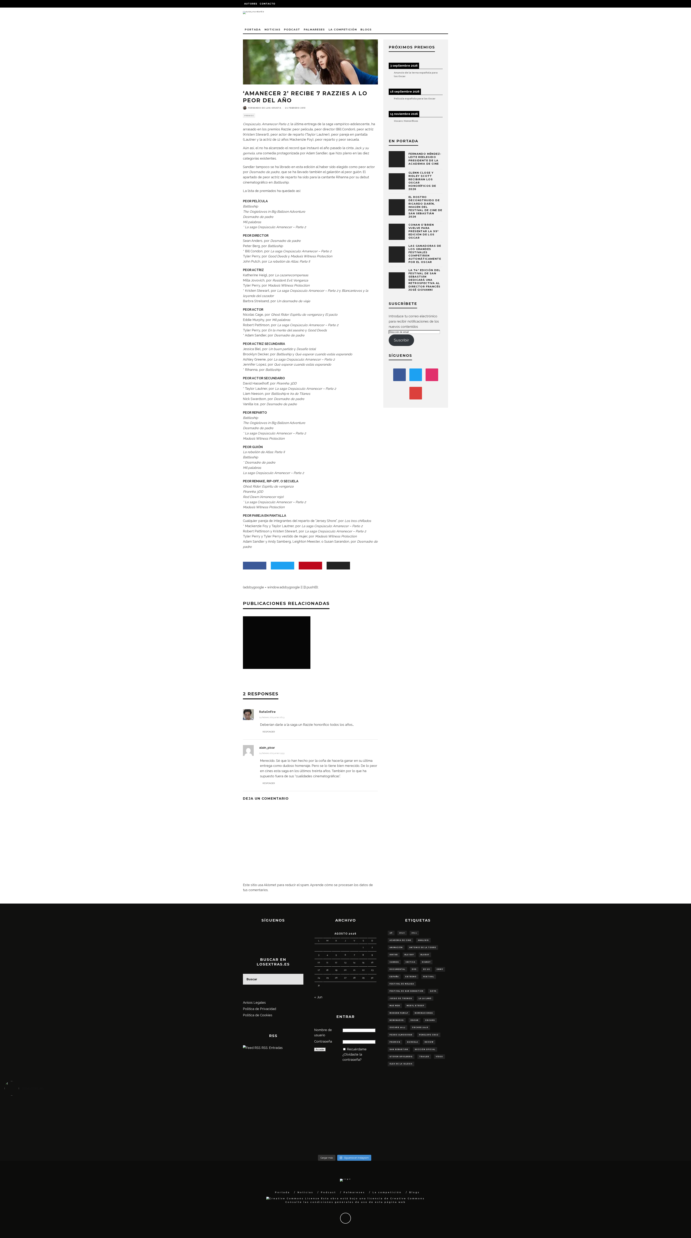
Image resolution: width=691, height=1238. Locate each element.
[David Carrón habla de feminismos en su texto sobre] (430, 1123)
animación (396, 947)
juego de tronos (401, 998)
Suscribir (401, 340)
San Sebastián (399, 1049)
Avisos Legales (254, 1002)
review (429, 1042)
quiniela (412, 1042)
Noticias (272, 29)
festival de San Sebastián (406, 991)
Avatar (394, 955)
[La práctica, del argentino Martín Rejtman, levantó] (89, 1107)
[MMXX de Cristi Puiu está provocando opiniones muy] (260, 1107)
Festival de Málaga (402, 984)
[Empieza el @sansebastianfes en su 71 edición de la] (430, 1138)
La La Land (425, 998)
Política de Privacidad (259, 1009)
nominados (397, 1020)
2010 (402, 933)
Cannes (394, 962)
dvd (414, 969)
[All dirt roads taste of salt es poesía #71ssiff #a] (600, 1107)
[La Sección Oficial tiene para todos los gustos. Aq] (260, 1136)
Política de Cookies (257, 1015)
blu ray (409, 955)
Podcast (292, 29)
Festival (428, 977)
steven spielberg (401, 1057)
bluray (425, 955)
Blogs (366, 29)
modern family (399, 1013)
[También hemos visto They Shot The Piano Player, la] (600, 1123)
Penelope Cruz (429, 1035)
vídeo (439, 1057)
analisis (423, 940)
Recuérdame (357, 1049)
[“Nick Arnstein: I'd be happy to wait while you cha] (600, 1138)
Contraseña (323, 1041)
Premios (249, 116)
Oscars (430, 1020)
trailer (424, 1057)
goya (433, 991)
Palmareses (314, 29)
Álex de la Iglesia (401, 1064)
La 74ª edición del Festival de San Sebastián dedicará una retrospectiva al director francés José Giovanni (424, 280)
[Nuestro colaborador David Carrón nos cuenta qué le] (89, 1141)
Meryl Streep (415, 1006)
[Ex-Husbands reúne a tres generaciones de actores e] (430, 1107)
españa (394, 977)
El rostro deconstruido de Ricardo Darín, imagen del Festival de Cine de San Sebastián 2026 (425, 206)
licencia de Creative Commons (396, 1198)
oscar (414, 1020)
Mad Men (395, 1006)
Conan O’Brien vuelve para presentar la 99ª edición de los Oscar (423, 231)
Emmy (440, 969)
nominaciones (424, 1013)
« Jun (318, 997)
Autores (250, 3)
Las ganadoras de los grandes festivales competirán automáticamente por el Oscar (424, 254)
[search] (298, 979)
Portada (253, 29)
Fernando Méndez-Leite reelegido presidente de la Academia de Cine (424, 158)
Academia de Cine (400, 940)
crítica (410, 962)
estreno (411, 977)
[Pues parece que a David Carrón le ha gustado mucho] (89, 1123)
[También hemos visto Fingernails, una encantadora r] (260, 1123)
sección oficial (425, 1049)
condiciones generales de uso (339, 1202)
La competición (343, 29)
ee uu (426, 969)
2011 (414, 933)
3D (391, 933)
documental (397, 969)
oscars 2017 (397, 1027)
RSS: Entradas (272, 1048)
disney (426, 962)
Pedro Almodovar (401, 1035)
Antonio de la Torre (422, 947)
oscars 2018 (420, 1027)
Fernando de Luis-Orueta (264, 108)
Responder (269, 731)
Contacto (267, 3)
